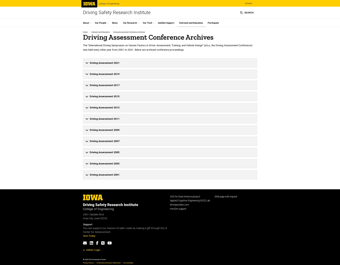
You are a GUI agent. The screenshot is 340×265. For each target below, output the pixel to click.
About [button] (86, 23)
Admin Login (93, 249)
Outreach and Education (191, 23)
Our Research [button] (130, 23)
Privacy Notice (88, 263)
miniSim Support (166, 23)
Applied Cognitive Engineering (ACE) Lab (190, 200)
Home (85, 32)
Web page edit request (226, 196)
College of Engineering (109, 4)
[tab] (170, 63)
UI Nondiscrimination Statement (109, 263)
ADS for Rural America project (185, 196)
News (115, 23)
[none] (170, 62)
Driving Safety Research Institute (116, 12)
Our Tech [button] (147, 23)
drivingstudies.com (179, 204)
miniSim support (178, 208)
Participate (213, 23)
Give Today (89, 235)
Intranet (248, 3)
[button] (247, 13)
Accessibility (128, 263)
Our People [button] (100, 23)
